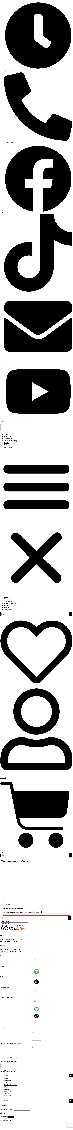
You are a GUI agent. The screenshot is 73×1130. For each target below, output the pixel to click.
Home (6, 434)
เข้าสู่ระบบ (10, 1116)
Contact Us (8, 447)
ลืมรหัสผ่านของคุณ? (6, 1120)
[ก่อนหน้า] (0, 1126)
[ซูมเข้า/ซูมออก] (2, 1124)
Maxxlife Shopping (10, 441)
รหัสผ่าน (3, 1113)
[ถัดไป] (2, 1126)
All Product (8, 439)
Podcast (7, 445)
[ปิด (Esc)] (0, 1124)
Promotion (7, 436)
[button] (36, 522)
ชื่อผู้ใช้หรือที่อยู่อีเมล (6, 1109)
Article (6, 443)
